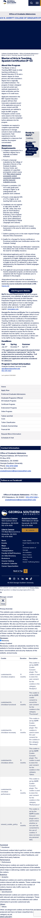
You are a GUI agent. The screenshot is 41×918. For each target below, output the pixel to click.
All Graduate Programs (8, 401)
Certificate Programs (8, 404)
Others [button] (2, 904)
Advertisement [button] (5, 889)
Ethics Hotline (27, 555)
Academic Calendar (9, 563)
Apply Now (20, 23)
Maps (4, 546)
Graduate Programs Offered (12, 398)
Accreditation (27, 552)
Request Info (20, 40)
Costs (3, 419)
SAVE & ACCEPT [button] (6, 917)
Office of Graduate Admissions (22, 14)
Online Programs (6, 411)
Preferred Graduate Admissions (13, 394)
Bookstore (6, 558)
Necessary (5, 641)
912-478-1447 (6, 371)
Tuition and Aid (20, 35)
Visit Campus (32, 149)
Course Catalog (8, 561)
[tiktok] (31, 578)
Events (4, 543)
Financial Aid (5, 429)
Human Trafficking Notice (31, 562)
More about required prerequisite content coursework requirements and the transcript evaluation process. (12, 178)
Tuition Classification (8, 422)
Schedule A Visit (7, 438)
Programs (21, 29)
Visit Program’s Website (20, 291)
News (4, 541)
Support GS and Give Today (31, 152)
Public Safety (27, 540)
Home (3, 387)
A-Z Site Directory (9, 556)
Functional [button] (4, 845)
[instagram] (14, 579)
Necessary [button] (4, 638)
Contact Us (31, 530)
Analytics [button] (3, 875)
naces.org (5, 286)
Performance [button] (5, 860)
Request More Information (11, 434)
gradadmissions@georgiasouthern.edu (15, 471)
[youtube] (27, 579)
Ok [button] (1, 592)
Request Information (29, 145)
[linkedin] (23, 579)
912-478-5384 (12, 466)
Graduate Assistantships (9, 426)
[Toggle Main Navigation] (37, 3)
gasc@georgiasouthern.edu (11, 368)
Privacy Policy (34, 588)
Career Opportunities (10, 566)
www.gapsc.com (12, 309)
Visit (20, 46)
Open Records (27, 557)
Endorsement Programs (9, 408)
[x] (18, 579)
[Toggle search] (31, 3)
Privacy (25, 559)
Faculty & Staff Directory (11, 553)
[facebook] (10, 579)
